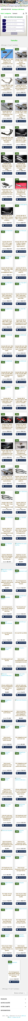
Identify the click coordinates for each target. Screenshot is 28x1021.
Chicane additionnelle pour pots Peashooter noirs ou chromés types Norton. (21, 792)
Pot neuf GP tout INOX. (21, 633)
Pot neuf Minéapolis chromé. (7, 633)
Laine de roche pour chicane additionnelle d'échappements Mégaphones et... (21, 687)
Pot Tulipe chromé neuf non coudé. (7, 894)
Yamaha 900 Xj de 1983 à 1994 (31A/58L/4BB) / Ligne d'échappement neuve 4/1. (21, 348)
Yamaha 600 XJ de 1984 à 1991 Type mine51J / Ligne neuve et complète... (7, 140)
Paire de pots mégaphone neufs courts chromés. (7, 739)
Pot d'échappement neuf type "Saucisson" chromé (21, 582)
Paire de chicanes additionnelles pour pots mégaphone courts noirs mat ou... (21, 713)
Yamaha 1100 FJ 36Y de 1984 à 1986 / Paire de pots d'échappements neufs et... (21, 479)
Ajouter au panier (7, 69)
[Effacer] (10, 33)
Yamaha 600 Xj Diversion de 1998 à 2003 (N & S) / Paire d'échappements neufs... (21, 166)
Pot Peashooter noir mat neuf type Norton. (7, 868)
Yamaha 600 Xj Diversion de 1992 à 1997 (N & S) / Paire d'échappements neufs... (7, 166)
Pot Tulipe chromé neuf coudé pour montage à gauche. (21, 921)
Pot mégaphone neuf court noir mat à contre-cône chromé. (21, 765)
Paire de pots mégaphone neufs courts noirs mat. (7, 765)
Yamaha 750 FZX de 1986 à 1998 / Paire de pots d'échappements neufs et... (21, 270)
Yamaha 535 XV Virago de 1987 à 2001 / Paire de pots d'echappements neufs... (21, 114)
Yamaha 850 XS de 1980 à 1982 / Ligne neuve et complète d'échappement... (7, 322)
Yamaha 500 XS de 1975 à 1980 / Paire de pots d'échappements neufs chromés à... (21, 87)
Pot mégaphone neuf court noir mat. (21, 738)
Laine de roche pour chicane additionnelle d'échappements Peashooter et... (6, 818)
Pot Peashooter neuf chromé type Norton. (21, 816)
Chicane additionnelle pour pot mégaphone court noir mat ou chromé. (7, 687)
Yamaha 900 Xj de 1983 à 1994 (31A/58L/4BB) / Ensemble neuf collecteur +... (21, 374)
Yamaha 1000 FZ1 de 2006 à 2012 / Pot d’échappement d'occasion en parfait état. (21, 453)
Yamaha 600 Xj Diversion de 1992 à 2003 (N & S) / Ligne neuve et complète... (21, 140)
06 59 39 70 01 (7, 9)
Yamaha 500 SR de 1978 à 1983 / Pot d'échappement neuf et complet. (7, 113)
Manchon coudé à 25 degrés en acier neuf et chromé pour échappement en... (7, 583)
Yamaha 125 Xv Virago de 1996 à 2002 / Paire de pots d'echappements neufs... (21, 62)
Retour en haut (19, 993)
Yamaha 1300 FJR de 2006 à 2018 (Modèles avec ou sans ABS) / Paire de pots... (6, 557)
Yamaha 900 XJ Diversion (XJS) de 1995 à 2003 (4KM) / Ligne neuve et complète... (21, 400)
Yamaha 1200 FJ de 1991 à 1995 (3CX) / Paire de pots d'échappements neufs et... (7, 531)
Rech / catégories (6, 13)
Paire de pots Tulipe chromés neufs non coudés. (21, 895)
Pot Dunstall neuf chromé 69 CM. (21, 607)
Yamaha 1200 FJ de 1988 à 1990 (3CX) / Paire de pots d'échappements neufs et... (21, 505)
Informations (5, 1010)
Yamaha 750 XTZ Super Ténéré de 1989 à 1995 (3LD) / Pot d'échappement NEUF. (7, 270)
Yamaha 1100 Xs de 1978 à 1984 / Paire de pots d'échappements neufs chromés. (7, 479)
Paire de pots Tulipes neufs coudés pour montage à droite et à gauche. (7, 948)
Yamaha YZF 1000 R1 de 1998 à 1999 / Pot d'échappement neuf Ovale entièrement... (7, 426)
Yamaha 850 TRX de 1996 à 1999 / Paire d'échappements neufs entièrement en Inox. (21, 322)
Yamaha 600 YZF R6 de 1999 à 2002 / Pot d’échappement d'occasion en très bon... (21, 192)
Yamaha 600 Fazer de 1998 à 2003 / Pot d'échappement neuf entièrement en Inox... (7, 192)
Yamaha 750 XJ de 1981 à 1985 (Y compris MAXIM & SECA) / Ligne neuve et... (21, 244)
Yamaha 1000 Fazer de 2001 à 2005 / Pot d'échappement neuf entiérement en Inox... (7, 453)
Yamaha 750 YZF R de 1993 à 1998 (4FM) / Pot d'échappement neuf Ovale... (6, 296)
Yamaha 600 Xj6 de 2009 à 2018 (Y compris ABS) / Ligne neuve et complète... (7, 218)
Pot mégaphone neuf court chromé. (7, 712)
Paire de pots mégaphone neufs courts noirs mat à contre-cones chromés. (7, 792)
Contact (15, 13)
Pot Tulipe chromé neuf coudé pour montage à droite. (7, 921)
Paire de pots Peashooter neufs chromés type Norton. (21, 843)
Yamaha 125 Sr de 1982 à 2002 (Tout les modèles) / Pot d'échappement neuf (7, 61)
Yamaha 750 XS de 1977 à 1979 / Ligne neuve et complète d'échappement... (7, 244)
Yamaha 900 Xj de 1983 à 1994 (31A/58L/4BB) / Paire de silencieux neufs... (7, 348)
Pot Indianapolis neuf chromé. (7, 659)
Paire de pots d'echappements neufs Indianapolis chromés (21, 660)
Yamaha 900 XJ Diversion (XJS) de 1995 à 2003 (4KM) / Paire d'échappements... (7, 400)
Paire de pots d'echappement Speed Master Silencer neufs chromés (21, 948)
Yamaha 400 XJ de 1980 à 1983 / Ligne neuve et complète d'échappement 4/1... (7, 87)
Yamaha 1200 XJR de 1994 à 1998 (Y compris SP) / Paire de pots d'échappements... (21, 531)
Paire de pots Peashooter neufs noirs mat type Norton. (21, 869)
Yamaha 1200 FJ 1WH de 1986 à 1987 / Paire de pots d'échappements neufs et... (7, 505)
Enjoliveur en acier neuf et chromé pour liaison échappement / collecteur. (21, 557)
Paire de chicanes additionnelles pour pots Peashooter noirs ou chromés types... (7, 844)
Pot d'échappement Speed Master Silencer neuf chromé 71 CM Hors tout (7, 609)
